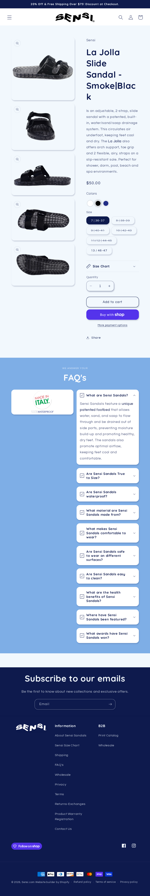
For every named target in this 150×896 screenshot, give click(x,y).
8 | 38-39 (125, 221)
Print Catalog (108, 735)
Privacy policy (129, 882)
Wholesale (63, 774)
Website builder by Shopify (52, 882)
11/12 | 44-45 (104, 241)
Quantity (92, 277)
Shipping (62, 755)
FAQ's (59, 764)
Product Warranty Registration (68, 816)
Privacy (60, 784)
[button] (9, 17)
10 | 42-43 (126, 232)
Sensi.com (28, 882)
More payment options (113, 325)
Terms (59, 794)
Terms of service (106, 882)
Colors (91, 193)
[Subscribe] (110, 704)
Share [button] (96, 337)
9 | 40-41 (100, 232)
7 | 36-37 (98, 220)
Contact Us (63, 828)
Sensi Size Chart (67, 745)
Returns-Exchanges (70, 804)
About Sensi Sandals (71, 735)
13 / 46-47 (99, 250)
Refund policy (82, 882)
